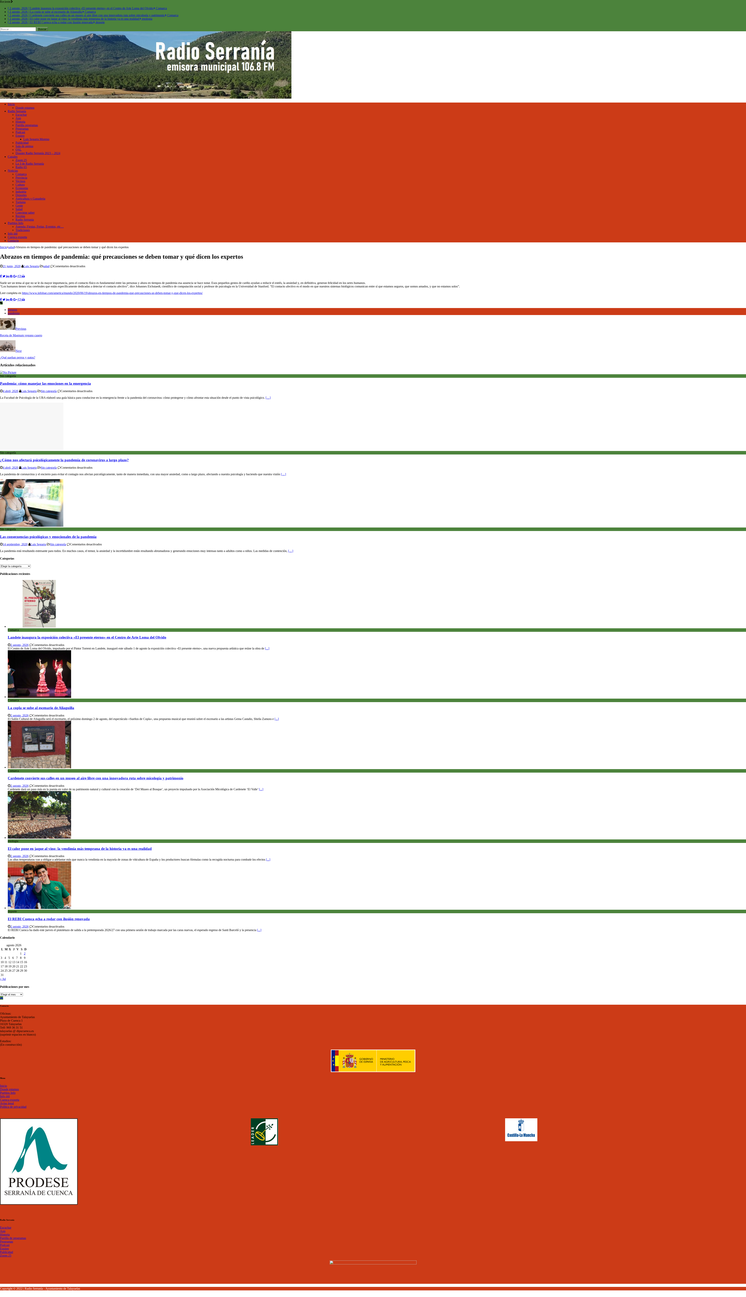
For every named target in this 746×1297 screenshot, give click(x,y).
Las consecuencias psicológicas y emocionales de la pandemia (48, 537)
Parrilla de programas (13, 1238)
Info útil (12, 233)
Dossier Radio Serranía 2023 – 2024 (38, 153)
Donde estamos (25, 107)
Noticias (13, 170)
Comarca (21, 174)
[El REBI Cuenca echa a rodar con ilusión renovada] (39, 908)
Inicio (11, 104)
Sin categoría (49, 391)
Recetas (20, 216)
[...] (267, 648)
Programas (22, 128)
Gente (19, 205)
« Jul (3, 979)
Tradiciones (23, 230)
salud (46, 266)
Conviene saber (25, 212)
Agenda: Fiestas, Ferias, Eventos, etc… (40, 226)
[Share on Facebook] (1, 276)
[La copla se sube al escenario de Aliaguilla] (39, 696)
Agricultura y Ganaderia (30, 198)
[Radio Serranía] (145, 97)
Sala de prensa (24, 146)
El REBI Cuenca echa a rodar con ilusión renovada (49, 919)
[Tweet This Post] (4, 276)
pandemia (14, 313)
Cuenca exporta (17, 237)
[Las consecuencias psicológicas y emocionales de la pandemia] (31, 525)
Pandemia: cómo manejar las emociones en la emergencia (45, 383)
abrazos (12, 309)
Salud (19, 209)
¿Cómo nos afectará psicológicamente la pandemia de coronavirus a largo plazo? (64, 460)
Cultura (20, 184)
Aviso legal (7, 1103)
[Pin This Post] (11, 276)
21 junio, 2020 (12, 266)
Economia (22, 188)
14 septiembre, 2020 (15, 544)
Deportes (21, 195)
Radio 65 (21, 167)
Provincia (21, 177)
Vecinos (20, 181)
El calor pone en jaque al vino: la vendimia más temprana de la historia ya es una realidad (80, 849)
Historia (20, 121)
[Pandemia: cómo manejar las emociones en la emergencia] (8, 372)
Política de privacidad (13, 1106)
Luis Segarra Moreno (36, 139)
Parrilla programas (27, 125)
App (18, 118)
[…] (268, 397)
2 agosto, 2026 (19, 645)
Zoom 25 (21, 160)
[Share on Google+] (15, 276)
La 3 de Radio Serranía (30, 163)
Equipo (20, 135)
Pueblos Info (15, 223)
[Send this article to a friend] (20, 276)
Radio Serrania (25, 219)
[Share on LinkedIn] (8, 276)
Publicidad (22, 142)
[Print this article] (23, 276)
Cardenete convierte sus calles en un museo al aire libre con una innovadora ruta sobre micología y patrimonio (95, 778)
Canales (12, 156)
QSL (19, 149)
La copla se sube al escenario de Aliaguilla (41, 708)
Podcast (20, 132)
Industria (21, 191)
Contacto (13, 240)
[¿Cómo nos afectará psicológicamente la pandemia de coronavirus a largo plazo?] (31, 449)
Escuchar (21, 114)
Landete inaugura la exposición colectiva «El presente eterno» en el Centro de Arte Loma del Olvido (87, 637)
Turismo (21, 202)
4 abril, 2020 (10, 391)
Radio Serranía (17, 111)
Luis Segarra (31, 266)
